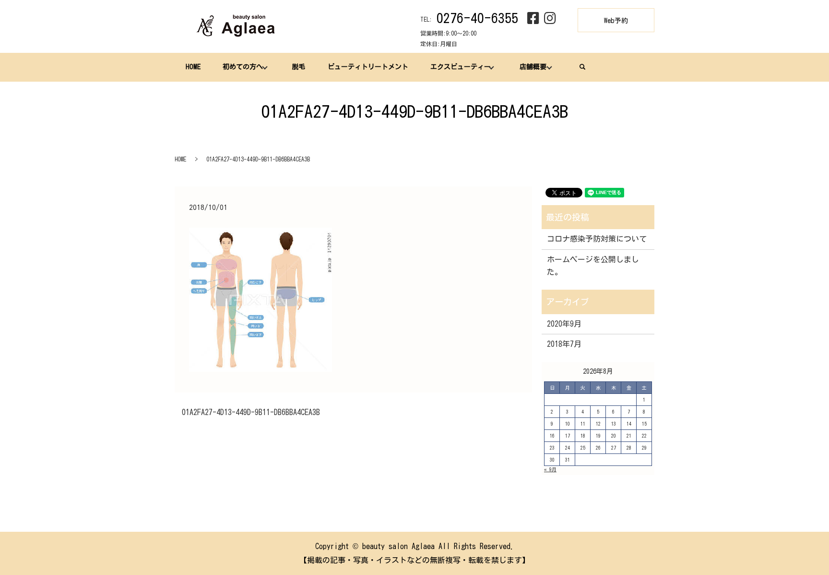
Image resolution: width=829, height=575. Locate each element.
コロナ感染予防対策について (597, 239)
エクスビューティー (460, 66)
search (582, 67)
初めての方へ (243, 66)
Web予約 (616, 20)
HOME (193, 66)
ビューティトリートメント (368, 66)
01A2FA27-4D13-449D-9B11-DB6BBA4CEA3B (251, 412)
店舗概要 (533, 66)
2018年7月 (564, 344)
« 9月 (550, 469)
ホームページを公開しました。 (593, 266)
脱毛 (298, 66)
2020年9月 (564, 324)
